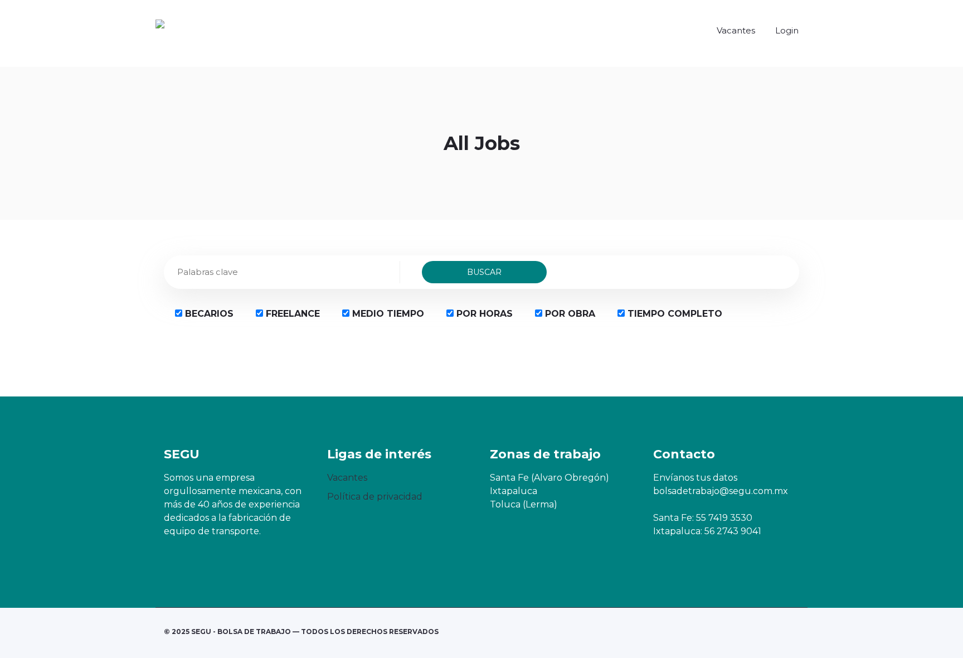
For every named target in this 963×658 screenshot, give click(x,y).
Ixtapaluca (513, 491)
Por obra (568, 313)
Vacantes (736, 30)
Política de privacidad (374, 496)
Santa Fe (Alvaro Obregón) (549, 477)
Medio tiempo (386, 313)
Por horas (483, 313)
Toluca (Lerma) (523, 504)
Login (787, 30)
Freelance (291, 313)
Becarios (208, 313)
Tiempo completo (673, 313)
